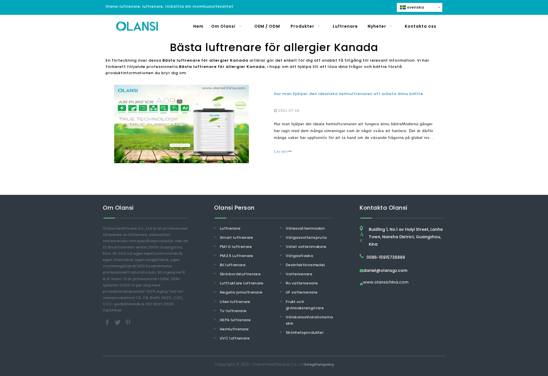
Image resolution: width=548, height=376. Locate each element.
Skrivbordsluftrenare (240, 274)
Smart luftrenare (236, 237)
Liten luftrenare (235, 301)
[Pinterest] (127, 322)
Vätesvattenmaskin (305, 228)
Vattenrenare (299, 274)
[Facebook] (108, 322)
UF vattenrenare (301, 292)
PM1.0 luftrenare (236, 246)
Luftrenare (230, 228)
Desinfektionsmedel (305, 265)
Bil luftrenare (232, 265)
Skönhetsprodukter (305, 332)
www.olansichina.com (385, 282)
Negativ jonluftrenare (241, 292)
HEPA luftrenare (235, 320)
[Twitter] (118, 322)
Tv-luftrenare (233, 311)
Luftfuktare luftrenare (241, 283)
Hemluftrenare (234, 329)
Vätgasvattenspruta (306, 237)
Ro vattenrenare (302, 283)
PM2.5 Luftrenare (236, 255)
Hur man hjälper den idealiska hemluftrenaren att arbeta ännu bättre (348, 93)
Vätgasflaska (299, 255)
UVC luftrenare (234, 338)
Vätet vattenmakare (306, 246)
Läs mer (281, 151)
